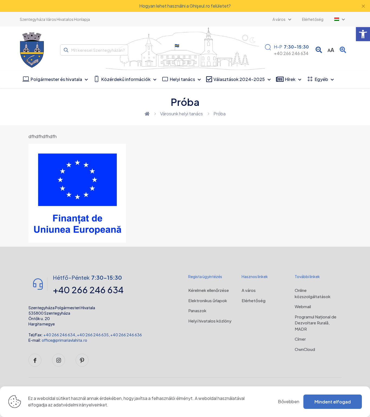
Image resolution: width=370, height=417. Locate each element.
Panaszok (197, 310)
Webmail (303, 306)
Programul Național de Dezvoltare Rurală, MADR (315, 322)
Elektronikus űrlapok (207, 300)
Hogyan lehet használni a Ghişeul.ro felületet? (185, 6)
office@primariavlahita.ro (64, 340)
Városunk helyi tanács (181, 113)
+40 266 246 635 (93, 334)
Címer (300, 338)
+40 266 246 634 (59, 334)
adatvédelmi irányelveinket (80, 405)
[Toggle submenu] (339, 19)
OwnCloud (305, 349)
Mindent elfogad (332, 402)
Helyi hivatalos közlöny (210, 320)
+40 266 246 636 (126, 334)
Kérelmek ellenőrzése (208, 290)
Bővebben (288, 401)
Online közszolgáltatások (312, 293)
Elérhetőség (253, 300)
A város (249, 290)
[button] (363, 34)
